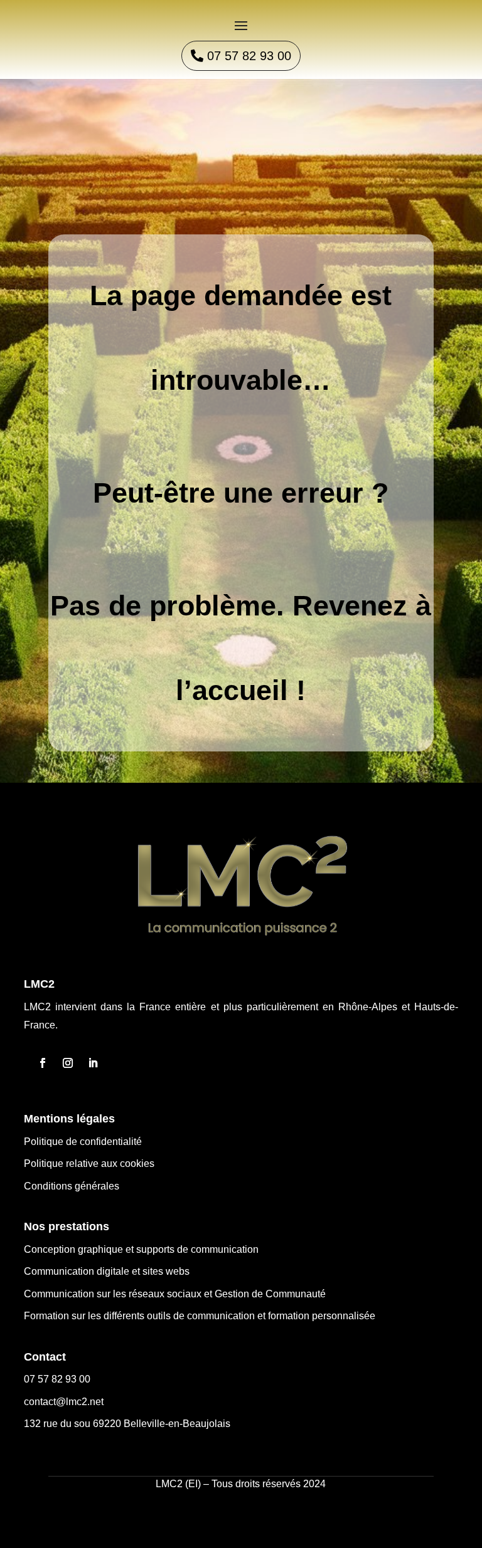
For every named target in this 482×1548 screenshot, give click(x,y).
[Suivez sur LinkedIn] (93, 1063)
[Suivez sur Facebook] (43, 1063)
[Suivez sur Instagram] (68, 1063)
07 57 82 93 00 (249, 56)
